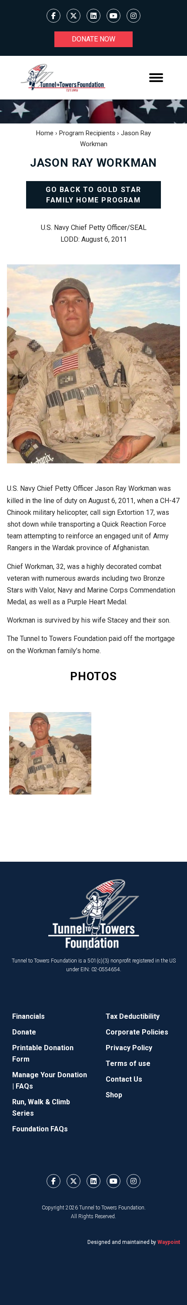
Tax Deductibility (133, 1016)
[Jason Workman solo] (50, 753)
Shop (114, 1095)
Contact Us (124, 1079)
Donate (24, 1032)
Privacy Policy (129, 1048)
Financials (28, 1016)
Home (44, 133)
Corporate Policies (137, 1032)
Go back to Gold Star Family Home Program (93, 194)
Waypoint (168, 1242)
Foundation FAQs (40, 1129)
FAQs (24, 1086)
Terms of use (128, 1063)
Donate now (93, 39)
